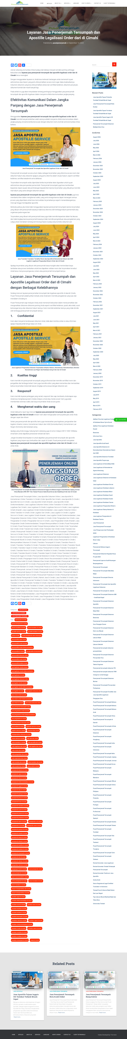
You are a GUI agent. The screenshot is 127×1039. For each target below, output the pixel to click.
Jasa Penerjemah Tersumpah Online (21, 706)
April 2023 (96, 276)
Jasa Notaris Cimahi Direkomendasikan (22, 699)
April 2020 (96, 362)
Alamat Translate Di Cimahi (18, 627)
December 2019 (98, 377)
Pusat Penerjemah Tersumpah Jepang (104, 757)
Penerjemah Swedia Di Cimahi (19, 833)
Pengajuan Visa (98, 698)
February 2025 (97, 201)
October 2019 (97, 384)
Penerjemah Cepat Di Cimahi (19, 774)
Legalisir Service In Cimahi (18, 730)
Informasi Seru (97, 436)
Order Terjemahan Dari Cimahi (19, 758)
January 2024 (97, 248)
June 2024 (96, 230)
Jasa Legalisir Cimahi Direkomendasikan (22, 687)
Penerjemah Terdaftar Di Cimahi (20, 845)
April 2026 (96, 151)
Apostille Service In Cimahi (18, 631)
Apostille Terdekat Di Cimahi (35, 631)
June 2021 (96, 319)
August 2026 (97, 137)
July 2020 (96, 355)
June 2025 (96, 187)
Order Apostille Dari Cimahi (35, 742)
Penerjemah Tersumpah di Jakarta (103, 591)
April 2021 (96, 327)
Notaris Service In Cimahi (18, 738)
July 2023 (96, 266)
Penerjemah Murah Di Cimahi (19, 809)
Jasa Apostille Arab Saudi (101, 443)
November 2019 (98, 380)
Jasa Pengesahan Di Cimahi (19, 718)
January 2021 (97, 337)
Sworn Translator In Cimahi (18, 885)
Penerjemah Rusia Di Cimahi (34, 825)
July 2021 (96, 316)
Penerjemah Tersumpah (100, 567)
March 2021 (96, 330)
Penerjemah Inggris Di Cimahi (19, 786)
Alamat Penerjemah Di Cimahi (19, 623)
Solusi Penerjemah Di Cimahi (19, 881)
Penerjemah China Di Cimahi (19, 778)
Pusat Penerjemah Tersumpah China (104, 716)
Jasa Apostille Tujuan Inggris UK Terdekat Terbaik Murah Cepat (26, 996)
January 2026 (97, 162)
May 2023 (96, 273)
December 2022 (98, 291)
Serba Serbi (96, 880)
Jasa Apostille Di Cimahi (18, 651)
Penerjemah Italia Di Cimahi (19, 790)
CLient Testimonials (109, 3)
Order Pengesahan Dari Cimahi (20, 754)
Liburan (95, 543)
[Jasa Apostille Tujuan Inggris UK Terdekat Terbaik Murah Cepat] (27, 979)
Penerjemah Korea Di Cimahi (19, 801)
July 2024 (96, 226)
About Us (57, 3)
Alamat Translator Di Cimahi (35, 627)
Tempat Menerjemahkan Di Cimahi (20, 892)
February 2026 (97, 158)
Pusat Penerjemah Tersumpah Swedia (104, 822)
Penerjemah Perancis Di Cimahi (20, 813)
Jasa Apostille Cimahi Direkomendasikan (22, 647)
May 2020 (96, 359)
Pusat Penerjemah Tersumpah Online (104, 784)
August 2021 (97, 312)
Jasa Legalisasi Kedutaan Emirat (103, 484)
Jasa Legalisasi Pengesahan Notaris (104, 506)
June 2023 (96, 269)
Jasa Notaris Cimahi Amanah (19, 695)
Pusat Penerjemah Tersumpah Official (104, 781)
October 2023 (97, 255)
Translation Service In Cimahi (19, 920)
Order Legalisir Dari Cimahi (35, 746)
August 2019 (97, 391)
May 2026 (96, 147)
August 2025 (97, 180)
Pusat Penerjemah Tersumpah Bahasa (104, 702)
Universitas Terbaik (99, 903)
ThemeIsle (113, 1035)
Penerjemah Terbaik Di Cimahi (19, 841)
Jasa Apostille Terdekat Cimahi (19, 663)
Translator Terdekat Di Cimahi (19, 936)
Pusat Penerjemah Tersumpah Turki (104, 852)
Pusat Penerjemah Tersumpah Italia (104, 753)
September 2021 (98, 309)
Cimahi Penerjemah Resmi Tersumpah (31, 635)
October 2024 (97, 216)
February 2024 (97, 244)
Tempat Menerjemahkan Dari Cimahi (21, 888)
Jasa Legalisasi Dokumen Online (20, 679)
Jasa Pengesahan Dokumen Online (21, 722)
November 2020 (98, 344)
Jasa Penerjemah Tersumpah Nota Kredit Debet (62, 995)
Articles (49, 3)
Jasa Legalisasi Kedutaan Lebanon (103, 488)
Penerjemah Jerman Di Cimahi (19, 797)
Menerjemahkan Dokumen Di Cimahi (21, 734)
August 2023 (97, 262)
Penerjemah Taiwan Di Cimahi (19, 837)
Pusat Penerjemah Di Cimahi (19, 873)
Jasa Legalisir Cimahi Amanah (19, 683)
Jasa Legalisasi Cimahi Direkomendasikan (22, 671)
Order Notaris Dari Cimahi (18, 750)
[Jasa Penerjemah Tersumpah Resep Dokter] (99, 979)
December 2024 (98, 208)
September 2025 (98, 176)
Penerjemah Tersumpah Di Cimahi (20, 853)
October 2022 (97, 298)
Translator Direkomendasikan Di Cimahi (22, 924)
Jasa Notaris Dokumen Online (33, 702)
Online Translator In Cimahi (18, 742)
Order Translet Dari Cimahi (18, 766)
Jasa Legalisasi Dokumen (18, 612)
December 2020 (98, 341)
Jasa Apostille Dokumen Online (20, 655)
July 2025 (96, 183)
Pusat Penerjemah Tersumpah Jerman (104, 760)
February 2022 (97, 302)
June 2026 (96, 144)
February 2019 (97, 409)
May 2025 (96, 190)
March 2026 (96, 155)
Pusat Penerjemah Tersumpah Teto (103, 835)
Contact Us (97, 3)
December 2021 (98, 305)
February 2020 (97, 370)
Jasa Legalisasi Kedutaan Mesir (103, 491)
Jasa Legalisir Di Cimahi (18, 691)
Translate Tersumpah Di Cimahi (20, 916)
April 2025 (96, 194)
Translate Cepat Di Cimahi (18, 896)
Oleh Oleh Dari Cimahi (32, 738)
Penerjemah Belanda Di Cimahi (20, 770)
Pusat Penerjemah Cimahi (35, 869)
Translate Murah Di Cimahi (18, 904)
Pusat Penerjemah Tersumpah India (104, 743)
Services (66, 3)
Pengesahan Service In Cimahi (20, 865)
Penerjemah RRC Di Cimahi (35, 821)
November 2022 (98, 294)
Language (76, 3)
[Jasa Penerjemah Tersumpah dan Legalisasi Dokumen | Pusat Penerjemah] (19, 3)
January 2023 (97, 287)
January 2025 (97, 205)
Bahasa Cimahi (16, 635)
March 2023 (96, 280)
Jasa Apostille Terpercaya (101, 460)
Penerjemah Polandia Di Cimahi (20, 817)
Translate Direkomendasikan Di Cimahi (22, 900)
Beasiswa (96, 432)
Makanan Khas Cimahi (33, 730)
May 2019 (96, 398)
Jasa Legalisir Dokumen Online (34, 691)
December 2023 (98, 251)
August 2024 (97, 223)
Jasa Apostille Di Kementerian (34, 651)
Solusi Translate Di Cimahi (35, 881)
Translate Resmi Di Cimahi (34, 904)
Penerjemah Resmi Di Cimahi (19, 821)
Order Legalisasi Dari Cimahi (19, 746)
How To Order (86, 3)
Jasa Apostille (23, 609)
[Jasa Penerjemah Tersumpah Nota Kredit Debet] (63, 979)
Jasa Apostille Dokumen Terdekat (103, 456)
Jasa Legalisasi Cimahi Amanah (20, 667)
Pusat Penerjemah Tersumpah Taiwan (104, 825)
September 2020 (98, 352)
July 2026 (96, 140)
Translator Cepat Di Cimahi (35, 920)
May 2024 (96, 233)
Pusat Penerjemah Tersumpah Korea (104, 764)
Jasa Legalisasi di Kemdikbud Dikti (103, 464)
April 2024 (96, 237)
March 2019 (96, 405)
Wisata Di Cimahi (34, 940)
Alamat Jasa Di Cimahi (20, 619)
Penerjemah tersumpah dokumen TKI (104, 668)
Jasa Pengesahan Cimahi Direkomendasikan (23, 714)
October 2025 (97, 173)
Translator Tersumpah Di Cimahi (20, 940)
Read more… (17, 1017)
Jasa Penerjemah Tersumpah (19, 616)
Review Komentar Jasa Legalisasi (103, 863)
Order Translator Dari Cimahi (35, 762)
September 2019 (98, 387)
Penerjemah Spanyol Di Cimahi (20, 829)
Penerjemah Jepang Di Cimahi (19, 793)
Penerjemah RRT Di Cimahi (18, 825)
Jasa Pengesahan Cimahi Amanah (20, 710)
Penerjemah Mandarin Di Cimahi (20, 805)
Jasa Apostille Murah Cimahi (19, 659)
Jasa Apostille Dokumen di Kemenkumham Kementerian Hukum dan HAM (104, 450)
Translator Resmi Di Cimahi (34, 928)
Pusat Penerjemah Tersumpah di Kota (104, 726)
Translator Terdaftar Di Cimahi (19, 932)
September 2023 (98, 259)
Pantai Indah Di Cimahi (33, 766)
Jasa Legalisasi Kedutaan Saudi (103, 495)
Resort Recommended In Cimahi (20, 877)
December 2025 (98, 165)
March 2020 (96, 366)
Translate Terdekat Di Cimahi (19, 912)
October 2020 (97, 348)
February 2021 (97, 334)
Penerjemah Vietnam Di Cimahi (20, 861)
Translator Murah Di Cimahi (19, 928)
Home (41, 3)
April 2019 (96, 402)
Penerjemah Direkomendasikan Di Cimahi (22, 782)
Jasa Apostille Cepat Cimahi (19, 639)
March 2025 (96, 198)
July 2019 (96, 395)
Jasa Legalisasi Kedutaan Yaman (103, 502)
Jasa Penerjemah (98, 523)
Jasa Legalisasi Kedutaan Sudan (103, 499)
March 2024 (96, 241)
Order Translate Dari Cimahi (19, 762)
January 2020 (97, 373)
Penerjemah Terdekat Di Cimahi (20, 849)
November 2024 (98, 212)
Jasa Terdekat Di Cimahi (18, 726)
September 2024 (98, 219)
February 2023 (97, 284)
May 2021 (96, 323)
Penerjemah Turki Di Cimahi (19, 857)
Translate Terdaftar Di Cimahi (19, 908)
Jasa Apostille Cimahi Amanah (19, 643)
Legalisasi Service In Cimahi (33, 726)
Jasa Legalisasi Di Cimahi (18, 675)
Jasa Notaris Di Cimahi (17, 702)
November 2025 (98, 169)
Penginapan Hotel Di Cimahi (19, 869)
